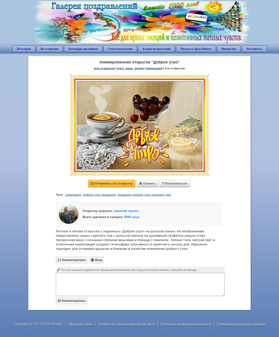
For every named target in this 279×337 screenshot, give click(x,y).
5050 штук (132, 217)
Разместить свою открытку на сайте (127, 324)
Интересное (228, 48)
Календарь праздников (83, 48)
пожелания (154, 68)
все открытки (104, 68)
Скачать (147, 183)
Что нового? (254, 48)
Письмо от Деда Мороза (195, 48)
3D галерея (24, 48)
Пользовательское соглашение (241, 324)
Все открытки (49, 48)
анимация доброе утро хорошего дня (144, 194)
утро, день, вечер (130, 68)
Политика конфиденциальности (186, 324)
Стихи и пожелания (120, 48)
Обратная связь (80, 324)
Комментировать (72, 300)
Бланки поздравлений (156, 48)
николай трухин (126, 211)
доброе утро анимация (99, 194)
